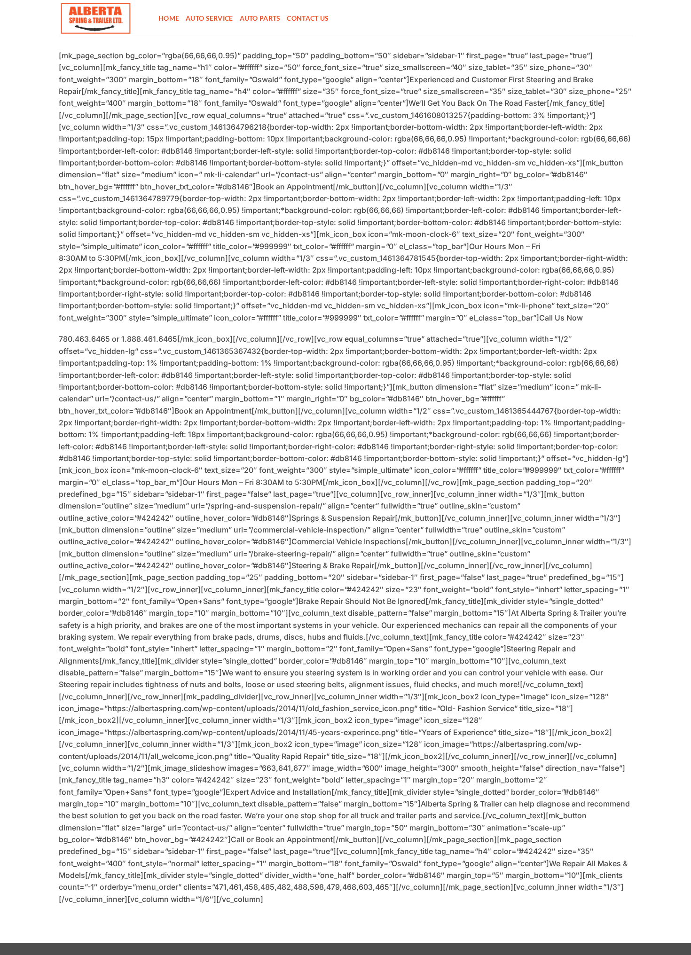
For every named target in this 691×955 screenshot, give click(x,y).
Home (168, 18)
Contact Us (308, 18)
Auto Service (209, 18)
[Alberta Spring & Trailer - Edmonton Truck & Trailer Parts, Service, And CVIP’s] (101, 18)
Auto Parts (260, 18)
